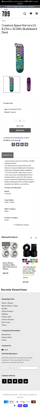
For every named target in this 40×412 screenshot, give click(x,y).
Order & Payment (8, 319)
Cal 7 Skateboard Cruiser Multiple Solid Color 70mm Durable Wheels (29, 270)
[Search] (24, 13)
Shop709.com (13, 395)
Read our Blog (6, 337)
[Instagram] (20, 381)
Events (4, 340)
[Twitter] (9, 381)
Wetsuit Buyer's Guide (10, 306)
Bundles (4, 308)
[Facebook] (4, 381)
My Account (6, 322)
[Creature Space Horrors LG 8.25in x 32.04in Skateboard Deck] (20, 58)
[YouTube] (25, 381)
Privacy (4, 325)
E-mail (5, 350)
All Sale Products (7, 311)
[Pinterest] (15, 381)
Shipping (5, 314)
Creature (13, 112)
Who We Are (6, 334)
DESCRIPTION (7, 155)
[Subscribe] (35, 368)
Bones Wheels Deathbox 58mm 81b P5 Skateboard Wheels (10, 266)
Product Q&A (6, 317)
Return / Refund (7, 303)
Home (4, 21)
